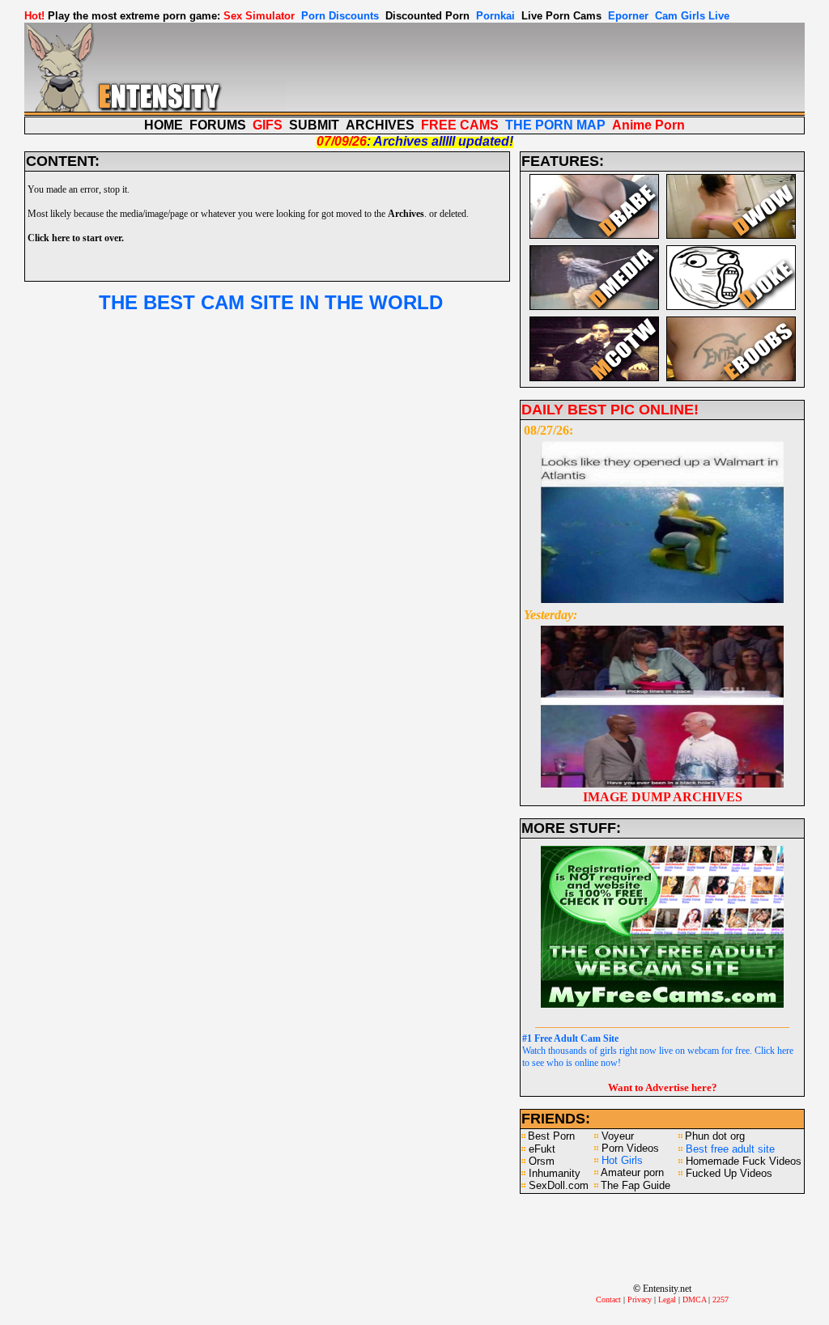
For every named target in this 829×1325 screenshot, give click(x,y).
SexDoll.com (559, 1185)
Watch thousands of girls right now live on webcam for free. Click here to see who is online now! (657, 1050)
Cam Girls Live (692, 16)
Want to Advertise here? (662, 1087)
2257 (720, 1299)
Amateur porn (632, 1172)
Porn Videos (630, 1148)
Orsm (542, 1161)
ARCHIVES (380, 125)
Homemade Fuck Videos (743, 1161)
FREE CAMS (460, 125)
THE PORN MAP (555, 125)
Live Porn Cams (561, 16)
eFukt (542, 1149)
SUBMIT (314, 125)
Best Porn (551, 1136)
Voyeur (618, 1136)
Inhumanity (554, 1173)
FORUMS (217, 125)
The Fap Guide (635, 1185)
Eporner (628, 16)
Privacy (639, 1299)
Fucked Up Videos (729, 1173)
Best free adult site (730, 1149)
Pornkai (495, 16)
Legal (667, 1299)
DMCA (694, 1299)
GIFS (268, 125)
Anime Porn (648, 125)
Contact (608, 1299)
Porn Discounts (340, 16)
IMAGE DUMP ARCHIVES (662, 797)
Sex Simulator (259, 16)
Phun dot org (715, 1136)
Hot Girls (622, 1160)
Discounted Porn (427, 16)
